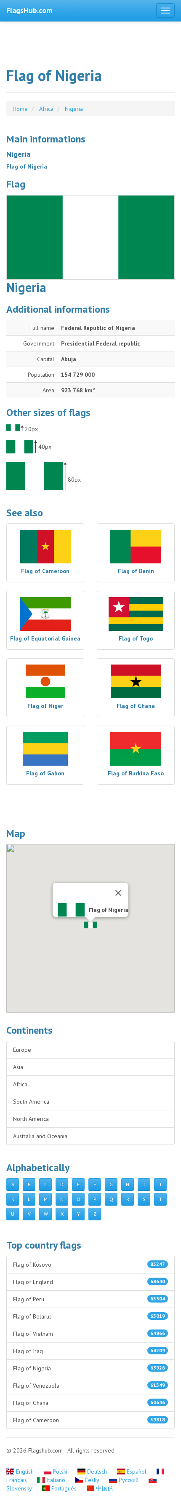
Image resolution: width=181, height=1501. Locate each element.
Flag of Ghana (89, 1403)
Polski (60, 1471)
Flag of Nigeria (89, 1368)
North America (31, 1119)
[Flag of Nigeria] (90, 237)
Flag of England (89, 1282)
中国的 (104, 1488)
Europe (22, 1049)
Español (136, 1471)
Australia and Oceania (40, 1136)
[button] (90, 925)
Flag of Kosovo (89, 1264)
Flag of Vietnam (89, 1333)
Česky (92, 1480)
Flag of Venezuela (89, 1385)
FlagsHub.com (29, 10)
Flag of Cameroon (89, 1420)
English (24, 1471)
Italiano (56, 1480)
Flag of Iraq (89, 1351)
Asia (18, 1067)
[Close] (118, 893)
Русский (128, 1480)
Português (64, 1488)
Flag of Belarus (89, 1316)
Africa (20, 1084)
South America (31, 1101)
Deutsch (97, 1471)
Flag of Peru (89, 1299)
